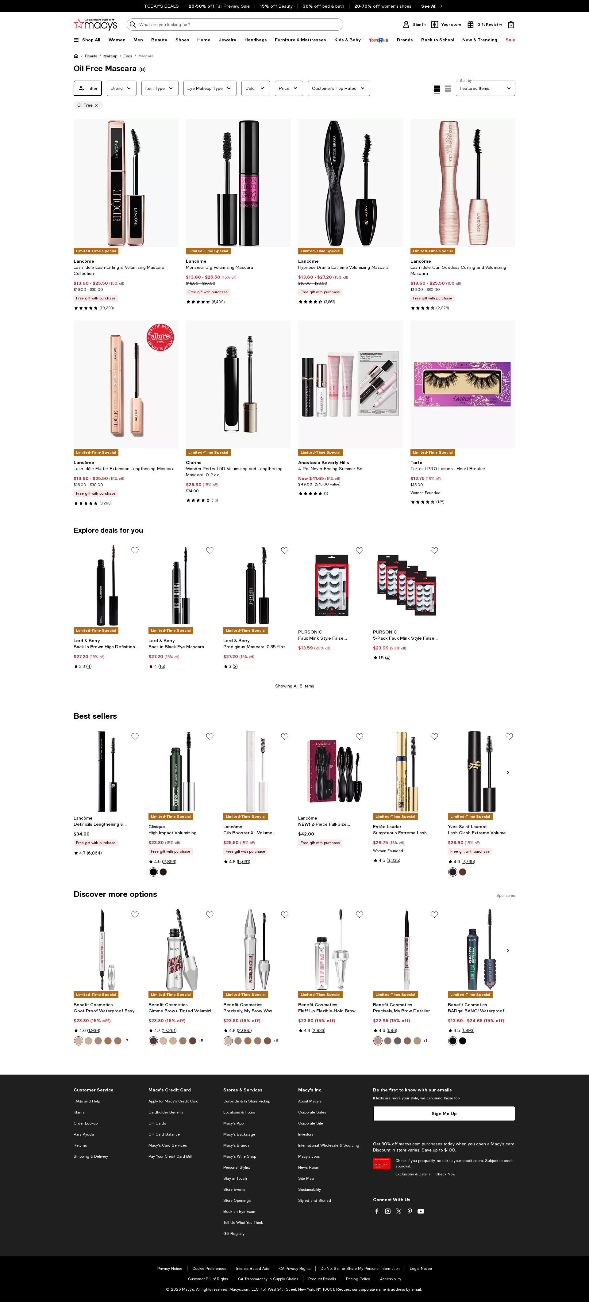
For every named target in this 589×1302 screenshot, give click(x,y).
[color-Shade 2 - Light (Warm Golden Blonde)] (88, 1041)
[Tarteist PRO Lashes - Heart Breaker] (462, 384)
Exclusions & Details (412, 1174)
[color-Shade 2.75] (248, 1041)
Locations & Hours (239, 1112)
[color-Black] (153, 872)
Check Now (445, 1174)
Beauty (91, 56)
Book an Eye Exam (239, 1211)
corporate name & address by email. (390, 1289)
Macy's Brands (236, 1145)
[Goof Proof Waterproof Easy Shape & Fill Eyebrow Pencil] (107, 949)
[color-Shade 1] (228, 1041)
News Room (308, 1167)
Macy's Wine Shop (239, 1156)
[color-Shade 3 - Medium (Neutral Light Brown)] (183, 1041)
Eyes (128, 56)
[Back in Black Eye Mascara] (182, 585)
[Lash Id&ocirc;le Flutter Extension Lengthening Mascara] (126, 384)
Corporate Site (310, 1123)
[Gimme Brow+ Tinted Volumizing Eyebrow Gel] (182, 949)
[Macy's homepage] (77, 57)
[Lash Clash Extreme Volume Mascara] (481, 771)
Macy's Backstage (239, 1134)
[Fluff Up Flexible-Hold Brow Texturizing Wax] (332, 949)
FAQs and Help (87, 1101)
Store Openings (237, 1200)
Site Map (306, 1178)
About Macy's (309, 1101)
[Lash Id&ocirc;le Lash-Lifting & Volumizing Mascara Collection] (126, 183)
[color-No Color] (462, 1041)
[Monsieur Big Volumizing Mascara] (238, 183)
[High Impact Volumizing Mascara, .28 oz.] (182, 771)
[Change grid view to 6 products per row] (448, 89)
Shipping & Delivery (91, 1156)
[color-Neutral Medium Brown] (387, 1041)
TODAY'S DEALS (161, 6)
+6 (276, 1041)
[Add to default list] (135, 550)
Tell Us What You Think (243, 1222)
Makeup (110, 56)
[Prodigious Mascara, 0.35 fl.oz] (257, 585)
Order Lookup (86, 1123)
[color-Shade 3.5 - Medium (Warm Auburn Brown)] (192, 1041)
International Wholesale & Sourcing (328, 1145)
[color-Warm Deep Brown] (407, 1041)
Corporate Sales (312, 1112)
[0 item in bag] (511, 24)
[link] (126, 284)
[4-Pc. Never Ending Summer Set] (350, 384)
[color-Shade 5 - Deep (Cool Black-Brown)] (153, 1041)
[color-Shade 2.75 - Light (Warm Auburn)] (108, 1041)
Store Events (234, 1189)
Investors (305, 1134)
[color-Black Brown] (163, 872)
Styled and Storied (314, 1200)
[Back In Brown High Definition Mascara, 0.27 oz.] (107, 585)
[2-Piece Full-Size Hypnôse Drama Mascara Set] (332, 771)
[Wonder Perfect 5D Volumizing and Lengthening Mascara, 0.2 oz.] (238, 384)
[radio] (153, 872)
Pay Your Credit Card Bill (170, 1156)
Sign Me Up (444, 1113)
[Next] (283, 384)
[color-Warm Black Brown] (397, 1041)
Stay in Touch (235, 1178)
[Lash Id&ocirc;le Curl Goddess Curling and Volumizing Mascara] (462, 183)
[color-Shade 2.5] (238, 1041)
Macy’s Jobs (309, 1156)
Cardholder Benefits (165, 1112)
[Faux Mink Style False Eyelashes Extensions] (332, 585)
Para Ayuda (84, 1134)
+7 (126, 1041)
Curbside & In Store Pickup (246, 1101)
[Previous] (193, 384)
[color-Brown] (462, 872)
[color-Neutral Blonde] (378, 1041)
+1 (425, 1041)
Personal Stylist (236, 1167)
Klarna (79, 1112)
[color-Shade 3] (257, 1041)
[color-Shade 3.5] (267, 1041)
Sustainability (309, 1189)
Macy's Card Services (167, 1145)
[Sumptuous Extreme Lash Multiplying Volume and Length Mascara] (407, 771)
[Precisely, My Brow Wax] (257, 949)
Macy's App (233, 1123)
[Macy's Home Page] (95, 24)
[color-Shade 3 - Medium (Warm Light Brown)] (117, 1041)
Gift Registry (233, 1234)
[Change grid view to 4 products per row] (437, 89)
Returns (80, 1145)
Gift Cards (157, 1123)
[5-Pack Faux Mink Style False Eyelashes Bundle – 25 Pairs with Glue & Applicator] (407, 585)
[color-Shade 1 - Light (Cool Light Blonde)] (78, 1041)
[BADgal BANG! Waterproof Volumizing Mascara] (481, 949)
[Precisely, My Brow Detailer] (407, 949)
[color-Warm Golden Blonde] (417, 1041)
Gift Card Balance (164, 1134)
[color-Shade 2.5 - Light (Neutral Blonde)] (98, 1041)
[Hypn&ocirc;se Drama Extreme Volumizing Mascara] (350, 183)
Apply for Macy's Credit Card (173, 1101)
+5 (201, 1041)
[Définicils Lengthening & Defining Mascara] (107, 771)
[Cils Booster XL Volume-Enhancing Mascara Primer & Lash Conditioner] (257, 771)
